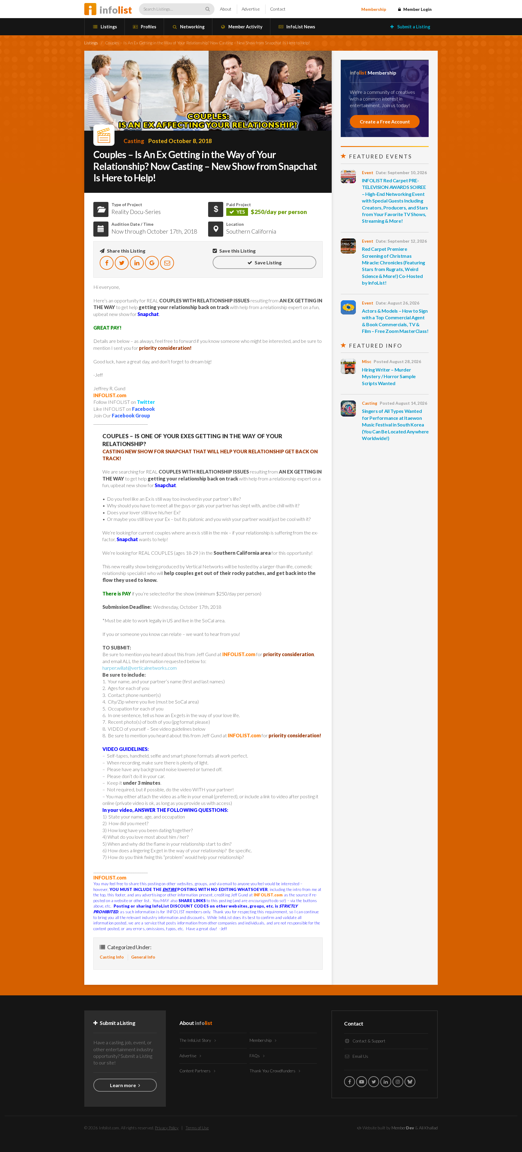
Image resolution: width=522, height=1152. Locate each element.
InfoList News (300, 26)
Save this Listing (237, 251)
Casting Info (112, 957)
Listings (108, 26)
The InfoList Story (195, 1040)
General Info (143, 957)
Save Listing (268, 262)
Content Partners (195, 1070)
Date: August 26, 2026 (397, 303)
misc (366, 361)
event (367, 172)
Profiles (148, 26)
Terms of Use (197, 1127)
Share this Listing (125, 251)
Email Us (360, 1056)
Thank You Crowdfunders (273, 1070)
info (115, 10)
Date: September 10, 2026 (401, 172)
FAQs (255, 1055)
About (225, 8)
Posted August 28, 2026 (397, 361)
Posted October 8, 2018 (180, 140)
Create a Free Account (385, 121)
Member (403, 1127)
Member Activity (245, 26)
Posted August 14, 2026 (403, 403)
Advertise (251, 8)
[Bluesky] (409, 1081)
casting (134, 140)
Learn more (123, 1085)
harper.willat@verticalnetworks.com (139, 668)
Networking (192, 26)
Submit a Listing (413, 26)
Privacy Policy (167, 1127)
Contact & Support (368, 1041)
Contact (277, 8)
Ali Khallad (428, 1127)
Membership (373, 9)
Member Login (417, 9)
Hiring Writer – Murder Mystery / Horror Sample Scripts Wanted (389, 376)
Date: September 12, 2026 (401, 241)
